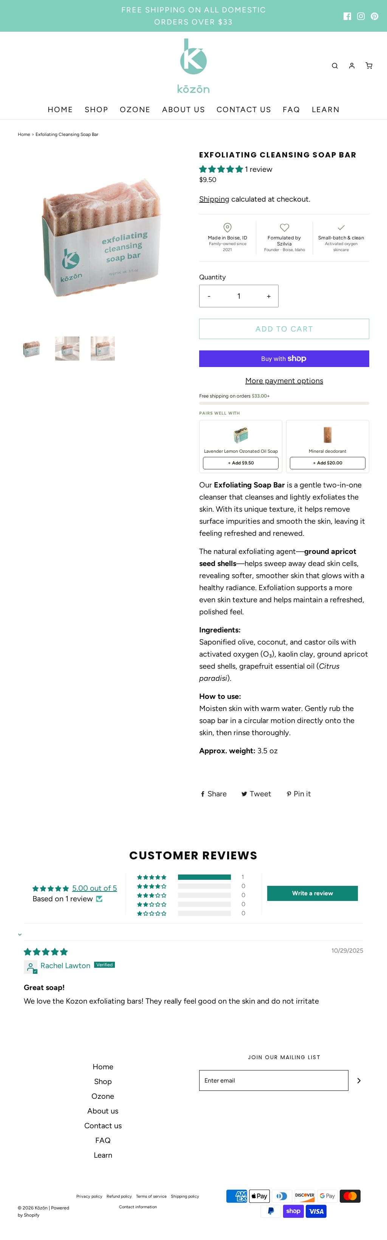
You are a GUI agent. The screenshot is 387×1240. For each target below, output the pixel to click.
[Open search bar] (335, 65)
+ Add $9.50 (241, 463)
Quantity (212, 277)
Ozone (102, 1096)
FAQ (103, 1140)
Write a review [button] (312, 893)
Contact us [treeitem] (244, 109)
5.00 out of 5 (94, 888)
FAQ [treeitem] (291, 109)
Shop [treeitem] (96, 109)
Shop (103, 1081)
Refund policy (119, 1196)
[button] (32, 348)
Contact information (138, 1207)
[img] (46, 951)
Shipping (214, 199)
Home (24, 134)
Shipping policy (185, 1196)
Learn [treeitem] (326, 109)
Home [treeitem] (60, 109)
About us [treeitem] (183, 109)
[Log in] (351, 65)
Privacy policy (89, 1196)
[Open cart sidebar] (369, 65)
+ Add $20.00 (327, 463)
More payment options (284, 380)
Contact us (103, 1125)
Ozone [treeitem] (135, 109)
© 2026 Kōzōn (33, 1208)
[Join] (358, 1080)
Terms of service (151, 1196)
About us (102, 1110)
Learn (103, 1155)
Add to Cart (284, 328)
